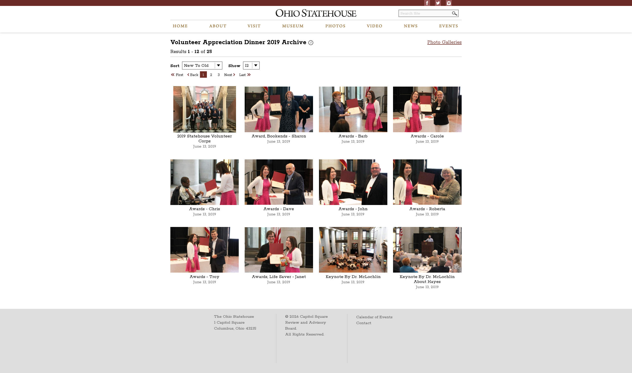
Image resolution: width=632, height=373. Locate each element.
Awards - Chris (204, 209)
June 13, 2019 (204, 146)
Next (228, 75)
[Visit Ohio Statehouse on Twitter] (438, 3)
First (179, 75)
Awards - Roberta (427, 209)
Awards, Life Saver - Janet (279, 277)
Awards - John (353, 209)
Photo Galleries (444, 42)
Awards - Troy (204, 277)
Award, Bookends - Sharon (279, 136)
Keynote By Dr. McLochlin (353, 277)
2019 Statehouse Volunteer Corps (204, 138)
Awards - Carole (427, 136)
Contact (363, 323)
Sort (174, 66)
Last (242, 75)
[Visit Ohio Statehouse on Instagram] (449, 3)
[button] (454, 13)
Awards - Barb (353, 136)
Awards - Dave (278, 209)
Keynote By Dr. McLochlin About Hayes (427, 279)
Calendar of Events (374, 317)
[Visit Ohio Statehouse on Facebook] (427, 3)
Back (194, 75)
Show (234, 66)
